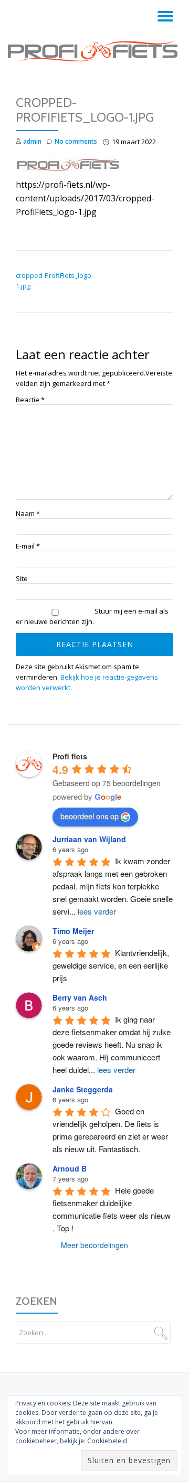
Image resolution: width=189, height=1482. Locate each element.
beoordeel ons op (89, 816)
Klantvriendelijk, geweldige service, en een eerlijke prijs (111, 965)
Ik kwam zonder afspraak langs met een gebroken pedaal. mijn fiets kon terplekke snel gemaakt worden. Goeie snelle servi (113, 886)
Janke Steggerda (82, 1089)
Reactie (30, 400)
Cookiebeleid (107, 1440)
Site (22, 579)
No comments (76, 141)
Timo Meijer (73, 931)
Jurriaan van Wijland (89, 839)
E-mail (28, 546)
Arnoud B (69, 1168)
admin (32, 141)
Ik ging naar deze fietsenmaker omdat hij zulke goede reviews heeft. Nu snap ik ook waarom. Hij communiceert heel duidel (112, 1044)
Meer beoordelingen (94, 1245)
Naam (28, 514)
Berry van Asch (79, 997)
